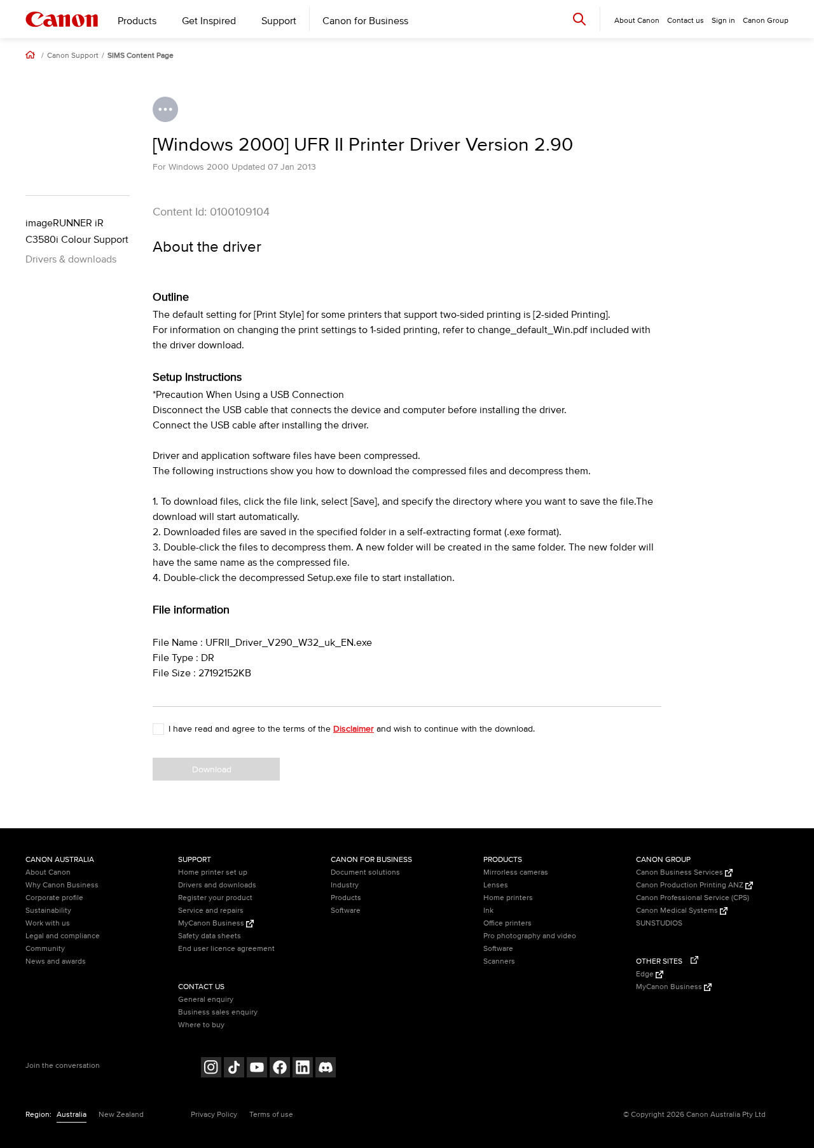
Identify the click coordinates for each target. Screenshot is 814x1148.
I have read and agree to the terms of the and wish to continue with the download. (352, 728)
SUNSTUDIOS (659, 923)
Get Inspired (209, 21)
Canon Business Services (680, 872)
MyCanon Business (212, 923)
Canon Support (73, 55)
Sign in (723, 20)
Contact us (685, 20)
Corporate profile (54, 898)
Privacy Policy (214, 1114)
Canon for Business (365, 21)
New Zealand (121, 1114)
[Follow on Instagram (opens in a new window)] (211, 1069)
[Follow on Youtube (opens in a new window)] (257, 1069)
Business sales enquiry (218, 1012)
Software (346, 910)
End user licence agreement (226, 948)
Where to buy (201, 1025)
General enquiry (205, 999)
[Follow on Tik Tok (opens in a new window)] (234, 1069)
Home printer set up (212, 872)
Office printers (507, 923)
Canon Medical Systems (678, 910)
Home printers (508, 898)
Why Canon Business (62, 885)
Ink (488, 910)
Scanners (499, 961)
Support (278, 21)
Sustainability (48, 910)
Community (45, 948)
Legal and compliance (62, 936)
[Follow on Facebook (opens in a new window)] (280, 1069)
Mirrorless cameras (515, 872)
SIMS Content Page (140, 55)
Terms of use (271, 1114)
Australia (71, 1114)
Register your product (215, 898)
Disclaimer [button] (353, 728)
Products (137, 21)
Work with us (47, 923)
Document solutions (365, 872)
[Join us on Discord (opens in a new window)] (325, 1069)
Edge (646, 974)
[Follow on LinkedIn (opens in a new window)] (303, 1069)
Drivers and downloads (217, 885)
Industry (345, 885)
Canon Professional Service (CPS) (692, 898)
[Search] (579, 19)
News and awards (55, 961)
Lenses (495, 885)
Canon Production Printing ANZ (690, 885)
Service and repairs (211, 910)
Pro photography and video (529, 936)
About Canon (48, 872)
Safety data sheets (209, 936)
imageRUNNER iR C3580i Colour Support (76, 231)
